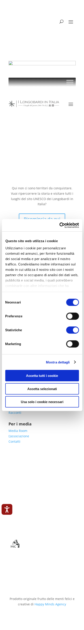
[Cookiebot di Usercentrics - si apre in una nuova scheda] (60, 225)
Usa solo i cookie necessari (42, 402)
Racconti (15, 412)
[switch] (72, 316)
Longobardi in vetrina (35, 456)
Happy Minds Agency (50, 604)
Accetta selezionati (42, 389)
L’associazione (19, 436)
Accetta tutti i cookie (42, 376)
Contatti (14, 441)
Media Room (18, 431)
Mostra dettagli (58, 362)
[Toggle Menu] (69, 82)
